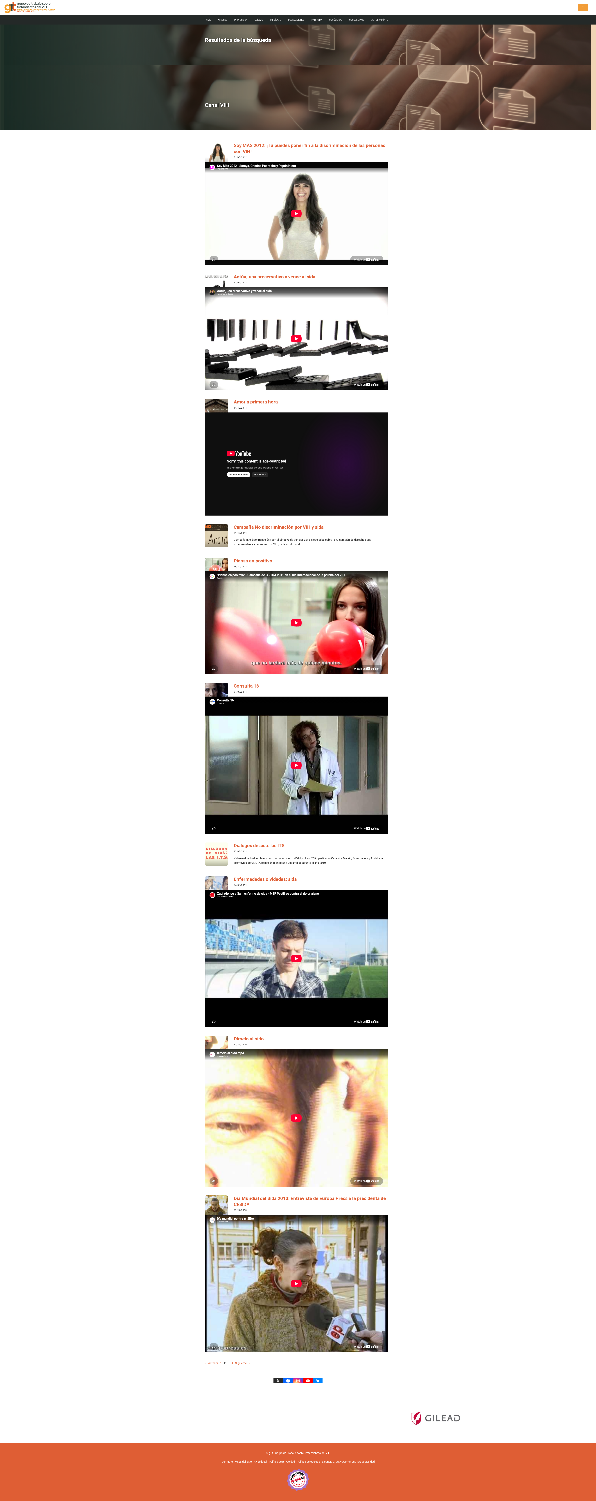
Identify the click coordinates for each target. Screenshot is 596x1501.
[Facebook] (288, 1380)
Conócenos (335, 20)
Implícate (275, 20)
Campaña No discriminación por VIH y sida (279, 527)
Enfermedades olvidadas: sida (265, 879)
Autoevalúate (379, 20)
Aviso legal (260, 1461)
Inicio (208, 20)
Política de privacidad (282, 1461)
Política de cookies (308, 1461)
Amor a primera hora (256, 402)
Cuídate (259, 20)
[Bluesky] (318, 1380)
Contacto (227, 1461)
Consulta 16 (246, 686)
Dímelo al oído (249, 1038)
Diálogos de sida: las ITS (259, 845)
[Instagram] (298, 1380)
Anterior (211, 1363)
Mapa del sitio (243, 1461)
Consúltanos (356, 20)
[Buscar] (583, 7)
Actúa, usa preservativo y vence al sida (274, 276)
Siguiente (242, 1363)
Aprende (222, 20)
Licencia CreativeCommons (339, 1461)
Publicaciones (296, 20)
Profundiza (240, 20)
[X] (278, 1380)
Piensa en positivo (253, 561)
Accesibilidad (366, 1461)
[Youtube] (308, 1380)
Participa (317, 20)
